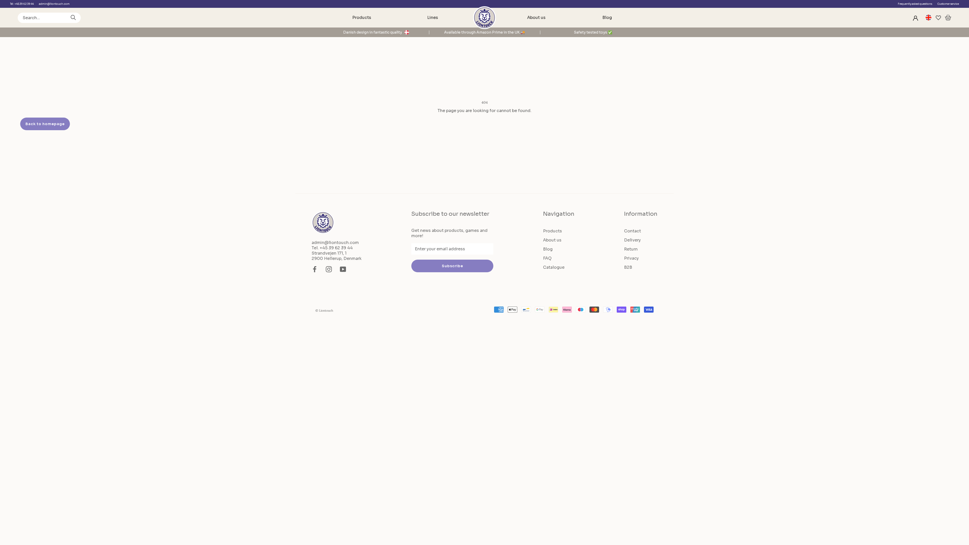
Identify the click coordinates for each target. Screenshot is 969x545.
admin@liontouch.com (54, 4)
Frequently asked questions (915, 4)
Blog (607, 17)
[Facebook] (315, 269)
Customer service (948, 4)
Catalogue (553, 267)
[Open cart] (948, 17)
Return (631, 249)
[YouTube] (343, 269)
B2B (628, 267)
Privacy (631, 258)
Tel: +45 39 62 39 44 (22, 4)
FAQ (547, 258)
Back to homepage (45, 124)
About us (536, 17)
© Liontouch (324, 310)
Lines (432, 17)
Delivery (632, 240)
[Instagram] (329, 269)
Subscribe (452, 266)
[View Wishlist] (938, 17)
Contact (632, 231)
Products (361, 17)
